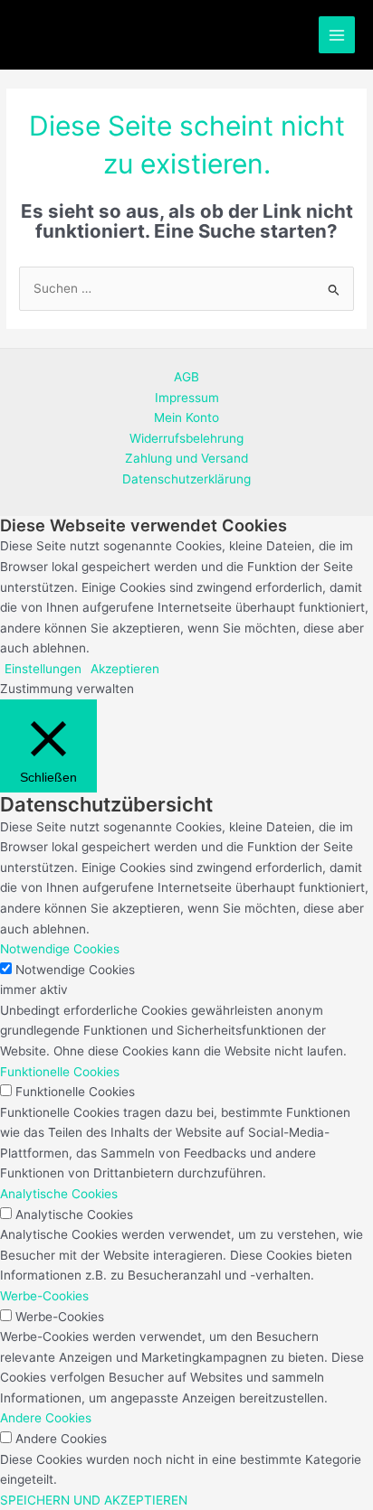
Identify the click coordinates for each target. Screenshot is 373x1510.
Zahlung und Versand (186, 458)
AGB (186, 377)
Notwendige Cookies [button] (60, 949)
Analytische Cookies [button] (59, 1193)
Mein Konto (186, 417)
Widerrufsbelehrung (186, 438)
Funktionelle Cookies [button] (60, 1072)
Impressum (187, 397)
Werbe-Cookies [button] (44, 1296)
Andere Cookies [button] (45, 1418)
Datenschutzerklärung (186, 479)
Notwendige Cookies (75, 969)
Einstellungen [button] (43, 668)
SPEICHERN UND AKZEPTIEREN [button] (93, 1500)
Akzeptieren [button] (125, 668)
